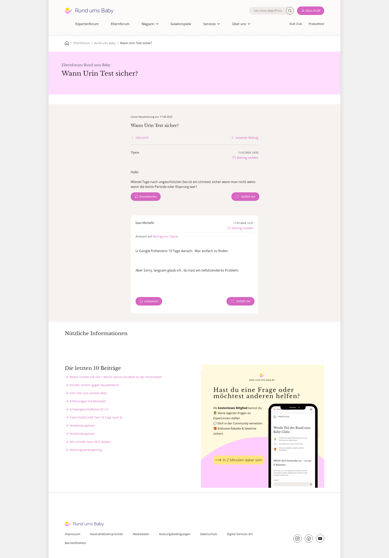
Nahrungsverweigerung (86, 450)
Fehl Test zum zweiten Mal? (88, 393)
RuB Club (296, 24)
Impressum (72, 534)
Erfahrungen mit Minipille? (88, 401)
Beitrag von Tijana (165, 236)
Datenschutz (208, 534)
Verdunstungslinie (82, 425)
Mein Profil (313, 11)
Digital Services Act (240, 534)
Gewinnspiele (181, 24)
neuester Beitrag (246, 137)
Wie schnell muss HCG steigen (90, 442)
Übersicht (142, 138)
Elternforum (120, 24)
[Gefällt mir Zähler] (245, 196)
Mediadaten (141, 534)
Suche (290, 11)
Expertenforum (87, 24)
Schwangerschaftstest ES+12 (89, 409)
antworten (151, 301)
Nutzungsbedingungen (174, 534)
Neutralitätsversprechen (106, 534)
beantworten (148, 196)
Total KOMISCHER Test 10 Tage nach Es (96, 417)
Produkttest (316, 24)
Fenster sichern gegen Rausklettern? (94, 385)
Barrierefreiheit (75, 543)
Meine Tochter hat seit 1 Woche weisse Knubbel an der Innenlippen (116, 377)
